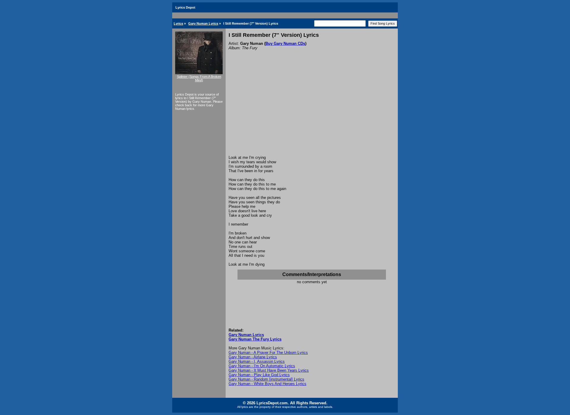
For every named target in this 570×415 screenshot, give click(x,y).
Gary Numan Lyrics (203, 23)
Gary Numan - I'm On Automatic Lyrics (262, 366)
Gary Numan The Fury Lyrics (255, 339)
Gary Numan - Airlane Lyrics (253, 357)
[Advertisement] (312, 110)
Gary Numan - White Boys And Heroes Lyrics (267, 383)
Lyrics (178, 23)
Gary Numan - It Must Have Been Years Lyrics (269, 370)
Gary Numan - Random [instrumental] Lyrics (266, 379)
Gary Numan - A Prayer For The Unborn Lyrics (268, 352)
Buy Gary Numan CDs (285, 43)
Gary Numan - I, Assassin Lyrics (257, 361)
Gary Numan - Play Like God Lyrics (259, 375)
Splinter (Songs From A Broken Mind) (199, 78)
